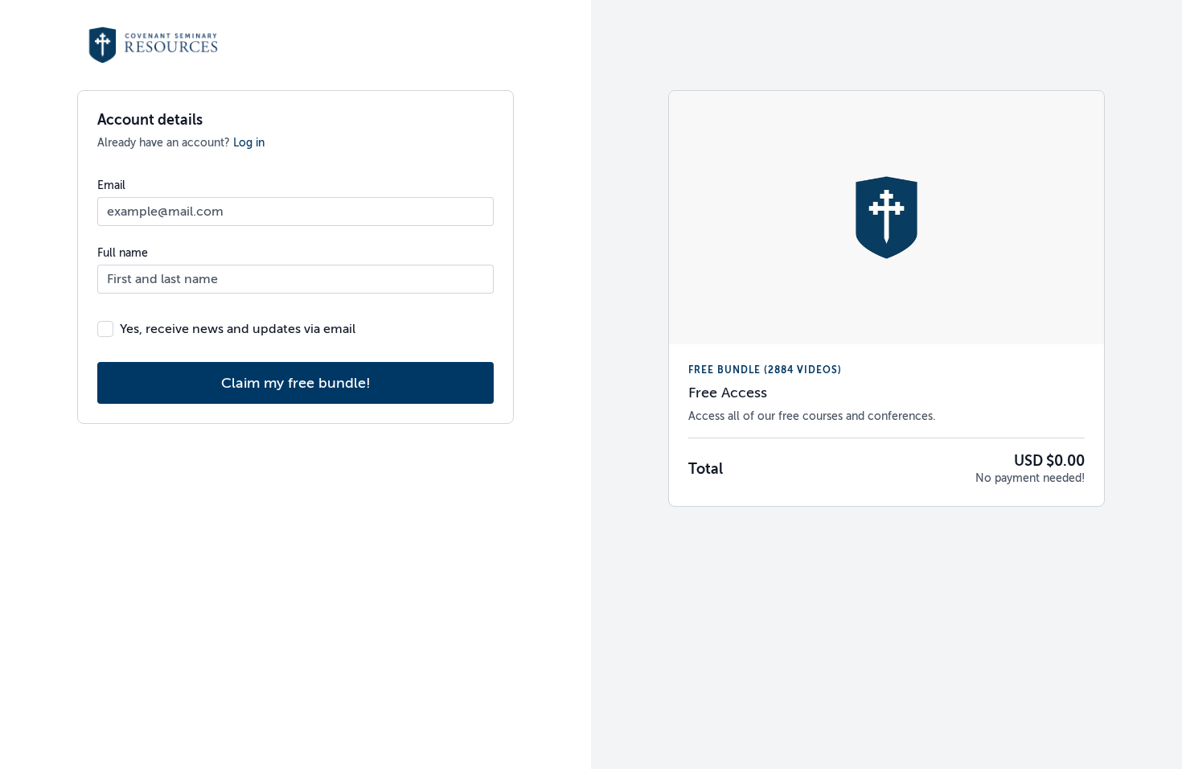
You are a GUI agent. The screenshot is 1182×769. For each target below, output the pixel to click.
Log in (249, 143)
